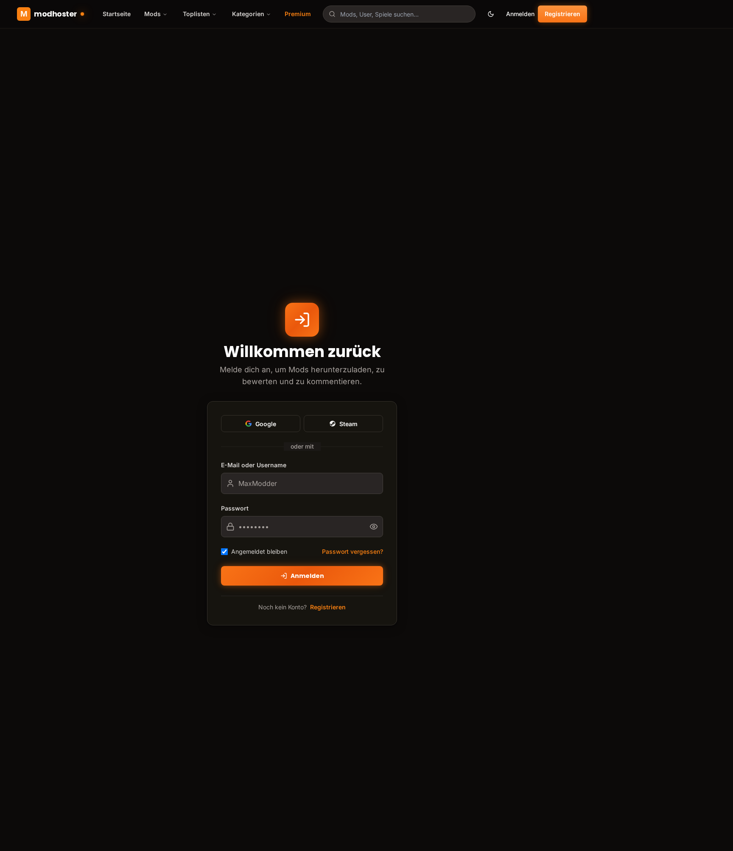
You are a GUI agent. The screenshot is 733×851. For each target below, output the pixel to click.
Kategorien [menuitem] (248, 13)
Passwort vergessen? (352, 551)
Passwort (235, 508)
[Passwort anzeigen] (376, 526)
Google (265, 423)
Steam (348, 423)
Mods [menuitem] (152, 13)
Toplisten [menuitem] (196, 13)
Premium (298, 13)
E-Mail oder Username (253, 465)
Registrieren (562, 13)
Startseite (117, 13)
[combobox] (399, 14)
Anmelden (520, 13)
